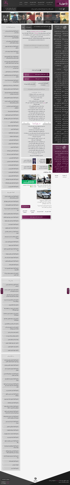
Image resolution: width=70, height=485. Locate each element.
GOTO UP (35, 481)
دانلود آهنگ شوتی (14, 147)
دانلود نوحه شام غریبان (13, 305)
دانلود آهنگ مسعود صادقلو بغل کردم (11, 379)
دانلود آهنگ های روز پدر (13, 186)
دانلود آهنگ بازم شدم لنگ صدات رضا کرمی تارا (11, 81)
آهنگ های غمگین (32, 211)
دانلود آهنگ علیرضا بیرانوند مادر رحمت (11, 52)
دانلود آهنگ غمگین (14, 122)
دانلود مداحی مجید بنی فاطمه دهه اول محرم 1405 (11, 309)
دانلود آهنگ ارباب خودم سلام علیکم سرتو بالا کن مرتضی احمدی (11, 417)
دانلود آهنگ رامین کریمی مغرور (11, 115)
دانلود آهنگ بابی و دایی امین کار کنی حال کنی (11, 67)
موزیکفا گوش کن (25, 206)
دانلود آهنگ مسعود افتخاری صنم (11, 97)
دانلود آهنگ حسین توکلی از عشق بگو (11, 441)
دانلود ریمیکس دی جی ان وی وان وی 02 (11, 237)
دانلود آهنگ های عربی (13, 158)
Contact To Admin (5, 479)
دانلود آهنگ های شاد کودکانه (12, 179)
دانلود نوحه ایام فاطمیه (13, 133)
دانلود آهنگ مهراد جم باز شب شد (11, 257)
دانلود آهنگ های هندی (13, 172)
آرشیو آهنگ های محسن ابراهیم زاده (43, 84)
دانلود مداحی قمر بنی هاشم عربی (11, 324)
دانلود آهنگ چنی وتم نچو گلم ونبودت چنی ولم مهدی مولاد (12, 451)
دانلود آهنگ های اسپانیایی (12, 161)
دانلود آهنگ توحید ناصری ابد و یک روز (11, 209)
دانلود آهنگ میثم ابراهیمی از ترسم (11, 213)
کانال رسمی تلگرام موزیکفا (29, 84)
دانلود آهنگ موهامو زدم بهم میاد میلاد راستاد (11, 446)
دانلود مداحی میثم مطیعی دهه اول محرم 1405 (11, 319)
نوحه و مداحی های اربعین (13, 339)
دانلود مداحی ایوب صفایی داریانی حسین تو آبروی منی (11, 290)
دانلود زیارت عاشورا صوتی (13, 346)
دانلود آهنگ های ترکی (13, 140)
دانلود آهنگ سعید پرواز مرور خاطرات (10, 217)
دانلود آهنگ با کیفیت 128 (41, 79)
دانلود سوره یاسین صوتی (13, 350)
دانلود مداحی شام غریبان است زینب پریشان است (11, 300)
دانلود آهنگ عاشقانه (14, 136)
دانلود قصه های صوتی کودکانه (12, 183)
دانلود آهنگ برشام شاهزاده (12, 430)
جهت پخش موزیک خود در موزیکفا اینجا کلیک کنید (10, 9)
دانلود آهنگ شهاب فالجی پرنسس (11, 365)
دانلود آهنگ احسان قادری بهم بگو (11, 118)
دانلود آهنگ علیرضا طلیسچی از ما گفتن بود (11, 269)
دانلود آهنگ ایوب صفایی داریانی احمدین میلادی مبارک (11, 102)
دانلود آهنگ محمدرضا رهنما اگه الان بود (11, 456)
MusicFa (60, 9)
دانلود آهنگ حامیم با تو (13, 224)
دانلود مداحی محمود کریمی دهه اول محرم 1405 (10, 314)
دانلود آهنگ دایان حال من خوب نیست (12, 422)
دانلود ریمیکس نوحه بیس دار (12, 336)
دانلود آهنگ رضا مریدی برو (12, 437)
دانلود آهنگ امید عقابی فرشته (12, 254)
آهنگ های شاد (48, 211)
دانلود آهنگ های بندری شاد (12, 154)
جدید (39, 31)
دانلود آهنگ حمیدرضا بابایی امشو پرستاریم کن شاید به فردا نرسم (11, 412)
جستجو (6, 5)
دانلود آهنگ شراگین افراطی (12, 426)
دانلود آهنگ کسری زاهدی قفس (11, 261)
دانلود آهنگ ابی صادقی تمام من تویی (11, 232)
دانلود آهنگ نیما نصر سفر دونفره (11, 221)
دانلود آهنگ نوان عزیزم (13, 245)
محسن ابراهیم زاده (34, 31)
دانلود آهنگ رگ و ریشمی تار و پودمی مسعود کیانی (12, 42)
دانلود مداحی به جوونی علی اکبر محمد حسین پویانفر (11, 328)
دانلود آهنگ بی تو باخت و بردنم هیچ (10, 85)
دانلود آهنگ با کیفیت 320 (40, 74)
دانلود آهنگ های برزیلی (13, 176)
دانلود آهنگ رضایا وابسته (13, 111)
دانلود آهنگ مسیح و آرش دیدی (11, 241)
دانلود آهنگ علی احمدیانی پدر (12, 390)
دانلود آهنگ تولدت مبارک (13, 126)
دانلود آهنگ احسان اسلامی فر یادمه (11, 89)
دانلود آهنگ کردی (14, 129)
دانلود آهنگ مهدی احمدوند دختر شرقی (11, 369)
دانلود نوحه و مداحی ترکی (13, 332)
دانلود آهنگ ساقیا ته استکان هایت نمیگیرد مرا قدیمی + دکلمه (11, 407)
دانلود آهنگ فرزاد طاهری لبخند (12, 205)
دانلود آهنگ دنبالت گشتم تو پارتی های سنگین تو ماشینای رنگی (11, 57)
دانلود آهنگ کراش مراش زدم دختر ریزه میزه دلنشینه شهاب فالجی (11, 62)
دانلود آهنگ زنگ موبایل (13, 143)
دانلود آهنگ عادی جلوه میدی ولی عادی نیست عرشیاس (11, 93)
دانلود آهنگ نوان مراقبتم (13, 403)
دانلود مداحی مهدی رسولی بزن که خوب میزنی (11, 274)
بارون (44, 103)
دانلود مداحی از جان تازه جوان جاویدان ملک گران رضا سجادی (12, 295)
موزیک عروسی (15, 465)
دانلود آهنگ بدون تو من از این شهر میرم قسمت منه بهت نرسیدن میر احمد (11, 385)
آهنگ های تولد (40, 211)
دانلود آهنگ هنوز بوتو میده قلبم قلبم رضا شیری (11, 37)
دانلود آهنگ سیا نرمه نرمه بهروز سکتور (11, 47)
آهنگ (42, 31)
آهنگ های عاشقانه (25, 211)
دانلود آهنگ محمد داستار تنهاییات (11, 434)
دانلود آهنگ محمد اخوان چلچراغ (12, 228)
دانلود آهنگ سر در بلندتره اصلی (12, 71)
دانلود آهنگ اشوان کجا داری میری (11, 399)
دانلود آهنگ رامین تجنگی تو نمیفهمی (12, 107)
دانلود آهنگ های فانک (13, 264)
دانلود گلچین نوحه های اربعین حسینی (12, 285)
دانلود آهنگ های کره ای (13, 165)
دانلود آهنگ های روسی (13, 168)
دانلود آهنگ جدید (14, 468)
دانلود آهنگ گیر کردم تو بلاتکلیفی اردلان (11, 76)
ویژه (23, 27)
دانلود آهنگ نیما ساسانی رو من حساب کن (11, 31)
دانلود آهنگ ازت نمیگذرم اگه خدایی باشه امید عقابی (11, 374)
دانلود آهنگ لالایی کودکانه (12, 151)
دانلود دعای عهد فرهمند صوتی (12, 343)
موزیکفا (62, 3)
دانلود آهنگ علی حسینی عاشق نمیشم (12, 394)
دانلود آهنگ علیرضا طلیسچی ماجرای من (11, 249)
